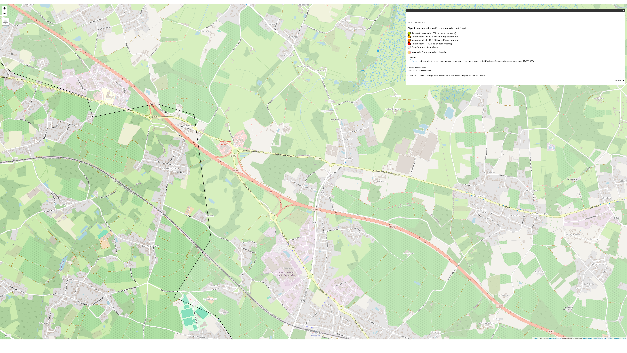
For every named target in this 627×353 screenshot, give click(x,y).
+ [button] (4, 8)
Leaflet (535, 338)
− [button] (4, 13)
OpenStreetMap (555, 338)
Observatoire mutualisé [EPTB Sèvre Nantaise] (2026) (604, 338)
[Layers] (5, 21)
